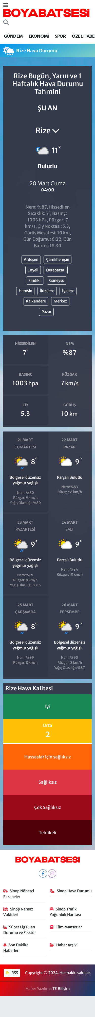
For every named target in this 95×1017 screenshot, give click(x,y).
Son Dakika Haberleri (16, 948)
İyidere (68, 290)
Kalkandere (36, 301)
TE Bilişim (61, 988)
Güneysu (56, 280)
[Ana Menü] (5, 5)
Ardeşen (31, 259)
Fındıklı (35, 280)
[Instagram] (52, 873)
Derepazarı (55, 270)
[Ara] (6, 22)
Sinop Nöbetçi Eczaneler (18, 893)
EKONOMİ (39, 36)
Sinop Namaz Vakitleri (18, 912)
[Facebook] (43, 873)
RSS (14, 972)
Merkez (60, 301)
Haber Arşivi (67, 945)
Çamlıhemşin (57, 259)
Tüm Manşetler (69, 927)
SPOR (60, 36)
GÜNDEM (13, 36)
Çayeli (33, 270)
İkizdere (47, 290)
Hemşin (25, 290)
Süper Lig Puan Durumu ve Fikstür (19, 930)
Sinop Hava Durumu (74, 890)
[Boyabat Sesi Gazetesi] (46, 12)
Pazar (46, 311)
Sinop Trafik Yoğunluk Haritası (65, 912)
